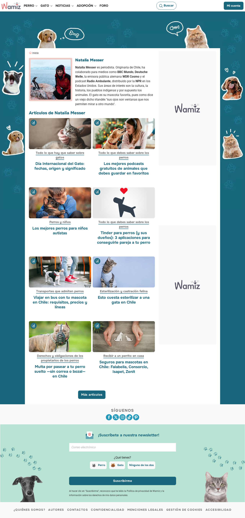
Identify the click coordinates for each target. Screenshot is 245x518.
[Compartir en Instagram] (122, 417)
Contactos (77, 510)
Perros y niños (60, 222)
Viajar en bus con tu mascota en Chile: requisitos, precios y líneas (60, 302)
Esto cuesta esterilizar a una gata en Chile (123, 300)
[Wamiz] (11, 6)
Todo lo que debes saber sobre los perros (123, 155)
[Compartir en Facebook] (109, 417)
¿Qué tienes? (122, 457)
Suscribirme (122, 481)
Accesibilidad (219, 510)
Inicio (35, 52)
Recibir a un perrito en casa (123, 356)
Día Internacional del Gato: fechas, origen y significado (59, 166)
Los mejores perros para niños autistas (60, 230)
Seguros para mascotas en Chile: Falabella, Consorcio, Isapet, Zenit (123, 367)
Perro (101, 465)
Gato (120, 465)
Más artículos (91, 395)
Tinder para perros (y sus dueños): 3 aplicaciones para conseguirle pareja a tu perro (123, 238)
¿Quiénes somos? (29, 510)
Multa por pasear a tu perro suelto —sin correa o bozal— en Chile (59, 372)
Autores (56, 510)
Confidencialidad (107, 510)
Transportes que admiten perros (60, 291)
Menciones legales (145, 510)
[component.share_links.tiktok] (129, 417)
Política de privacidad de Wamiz (143, 491)
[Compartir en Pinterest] (136, 417)
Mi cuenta (233, 6)
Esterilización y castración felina (123, 291)
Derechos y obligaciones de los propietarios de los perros (60, 358)
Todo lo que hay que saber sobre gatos (60, 155)
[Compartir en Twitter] (116, 417)
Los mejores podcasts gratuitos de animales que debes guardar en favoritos (124, 168)
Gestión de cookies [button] (184, 510)
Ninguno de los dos (141, 465)
